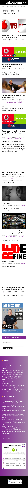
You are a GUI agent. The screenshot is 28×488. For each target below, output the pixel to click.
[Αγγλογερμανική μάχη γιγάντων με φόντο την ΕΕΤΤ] (14, 54)
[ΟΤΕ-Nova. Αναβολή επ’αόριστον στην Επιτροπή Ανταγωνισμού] (14, 277)
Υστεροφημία (6, 203)
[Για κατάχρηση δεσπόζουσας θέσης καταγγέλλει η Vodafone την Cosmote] (14, 121)
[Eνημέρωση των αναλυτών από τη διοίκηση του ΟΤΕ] (14, 85)
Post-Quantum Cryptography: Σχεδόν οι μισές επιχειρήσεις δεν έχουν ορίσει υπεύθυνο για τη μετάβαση (13, 416)
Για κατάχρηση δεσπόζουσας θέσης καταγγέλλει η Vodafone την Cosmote (13, 133)
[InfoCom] (14, 2)
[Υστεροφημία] (14, 193)
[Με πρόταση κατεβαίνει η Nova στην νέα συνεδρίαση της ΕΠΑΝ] (14, 221)
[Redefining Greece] (14, 251)
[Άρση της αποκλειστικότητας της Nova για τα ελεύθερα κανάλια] (14, 162)
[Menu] (2, 2)
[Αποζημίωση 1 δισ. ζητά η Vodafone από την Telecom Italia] (14, 25)
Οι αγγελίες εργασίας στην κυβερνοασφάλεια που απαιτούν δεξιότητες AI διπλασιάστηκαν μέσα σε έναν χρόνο (13, 406)
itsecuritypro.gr (8, 396)
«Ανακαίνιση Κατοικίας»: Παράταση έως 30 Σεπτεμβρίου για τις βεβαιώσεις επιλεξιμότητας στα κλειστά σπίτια (14, 378)
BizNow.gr (6, 360)
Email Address (7, 342)
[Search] (26, 2)
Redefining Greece (8, 261)
